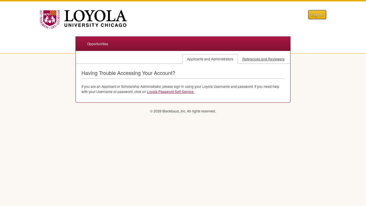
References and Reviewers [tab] (263, 58)
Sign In (317, 14)
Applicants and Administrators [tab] (210, 58)
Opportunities (97, 43)
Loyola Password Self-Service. (170, 91)
